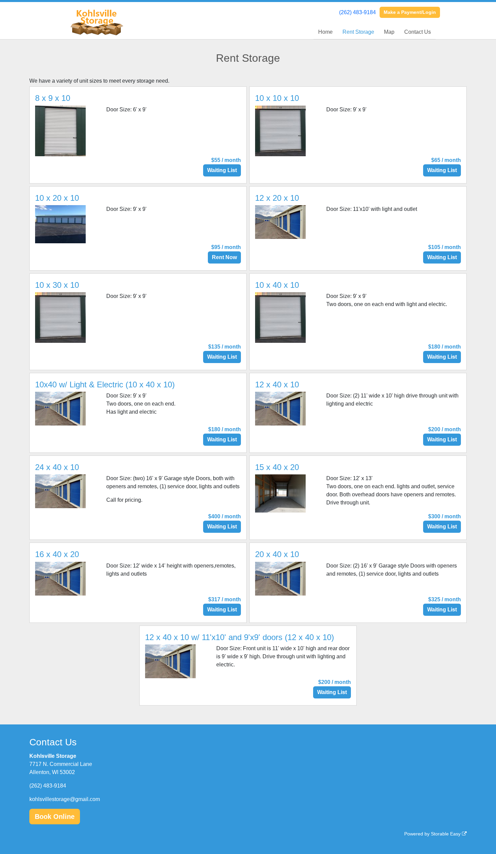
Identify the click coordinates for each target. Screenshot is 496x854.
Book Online (55, 816)
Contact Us (417, 32)
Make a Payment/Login (410, 12)
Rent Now (224, 257)
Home (325, 32)
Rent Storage (358, 32)
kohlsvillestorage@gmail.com (64, 799)
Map (389, 32)
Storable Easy (446, 833)
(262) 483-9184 (357, 12)
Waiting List (222, 170)
